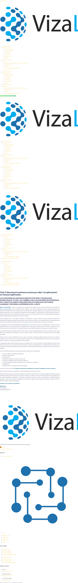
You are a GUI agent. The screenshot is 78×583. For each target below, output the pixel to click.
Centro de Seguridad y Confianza (12, 68)
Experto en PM (8, 56)
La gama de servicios (7, 46)
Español (3, 447)
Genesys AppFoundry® (5, 309)
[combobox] (39, 447)
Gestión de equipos (9, 49)
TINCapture (7, 54)
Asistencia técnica (6, 549)
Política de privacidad (7, 552)
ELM (6, 237)
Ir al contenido (3, 0)
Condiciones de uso (6, 551)
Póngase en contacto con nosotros (10, 258)
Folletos (7, 66)
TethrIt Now (7, 52)
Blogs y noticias (8, 64)
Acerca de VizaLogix (6, 59)
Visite (6, 58)
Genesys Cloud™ (26, 324)
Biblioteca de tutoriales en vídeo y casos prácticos (16, 63)
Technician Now (8, 51)
